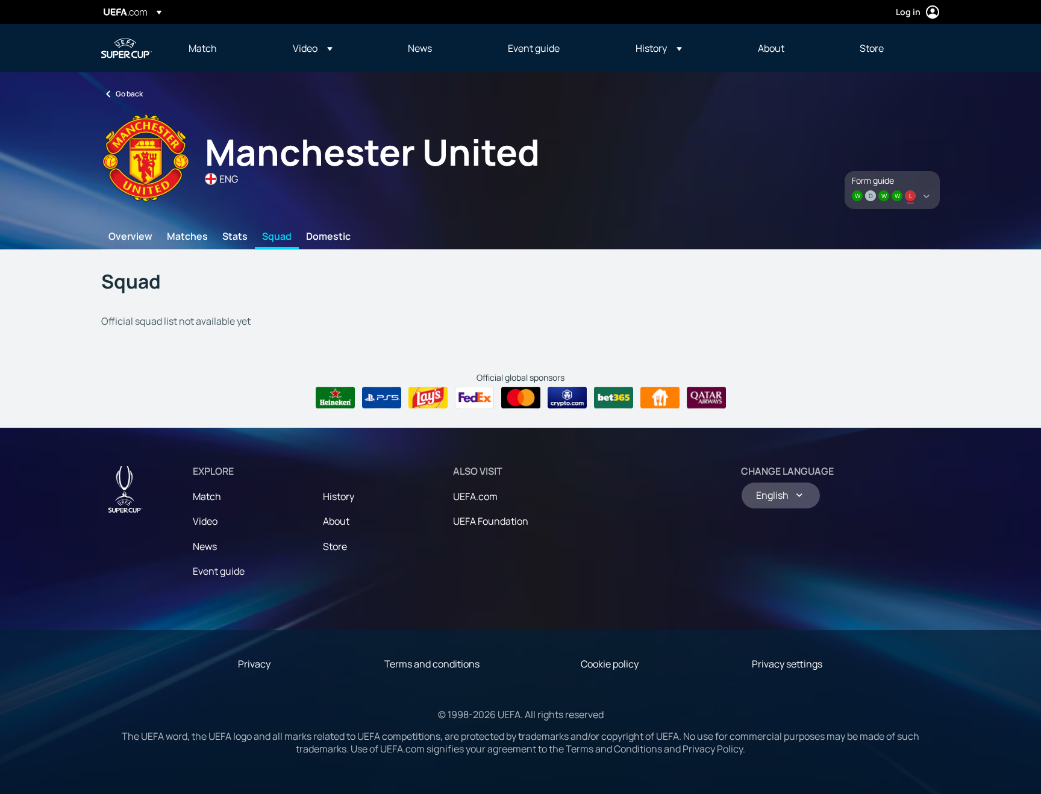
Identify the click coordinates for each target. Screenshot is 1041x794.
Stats (235, 236)
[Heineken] (335, 397)
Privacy (254, 664)
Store (335, 546)
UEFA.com (475, 496)
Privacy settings (787, 664)
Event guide (219, 571)
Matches (187, 236)
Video (205, 521)
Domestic (328, 236)
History (338, 496)
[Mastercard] (520, 397)
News (205, 546)
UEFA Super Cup (126, 48)
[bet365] (613, 397)
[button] (312, 48)
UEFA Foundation (490, 521)
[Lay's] (428, 397)
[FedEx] (474, 397)
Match (207, 496)
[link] (203, 48)
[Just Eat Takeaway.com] (660, 397)
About (336, 521)
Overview (130, 236)
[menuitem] (225, 48)
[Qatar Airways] (706, 397)
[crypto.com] (567, 397)
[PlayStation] (381, 397)
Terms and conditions (432, 664)
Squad (277, 236)
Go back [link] (129, 94)
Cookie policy (610, 664)
